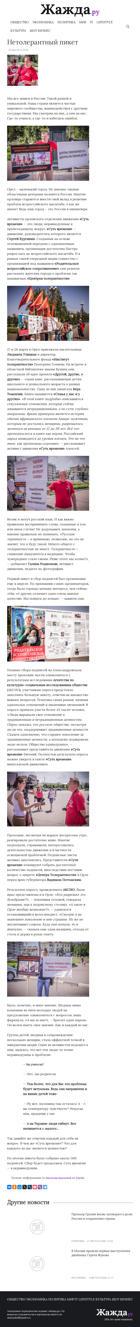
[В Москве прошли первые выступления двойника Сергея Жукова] (37, 1277)
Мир (82, 22)
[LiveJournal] (30, 1187)
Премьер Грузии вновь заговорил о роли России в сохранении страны (101, 1216)
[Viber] (40, 1187)
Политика (66, 22)
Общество (19, 22)
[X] (24, 1187)
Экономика (43, 22)
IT (91, 22)
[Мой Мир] (19, 1187)
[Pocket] (35, 1187)
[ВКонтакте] (9, 1187)
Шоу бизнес (40, 31)
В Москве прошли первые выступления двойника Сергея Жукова (100, 1253)
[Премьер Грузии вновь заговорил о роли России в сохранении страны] (37, 1241)
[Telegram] (45, 1187)
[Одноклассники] (14, 1187)
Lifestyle (105, 22)
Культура (18, 31)
